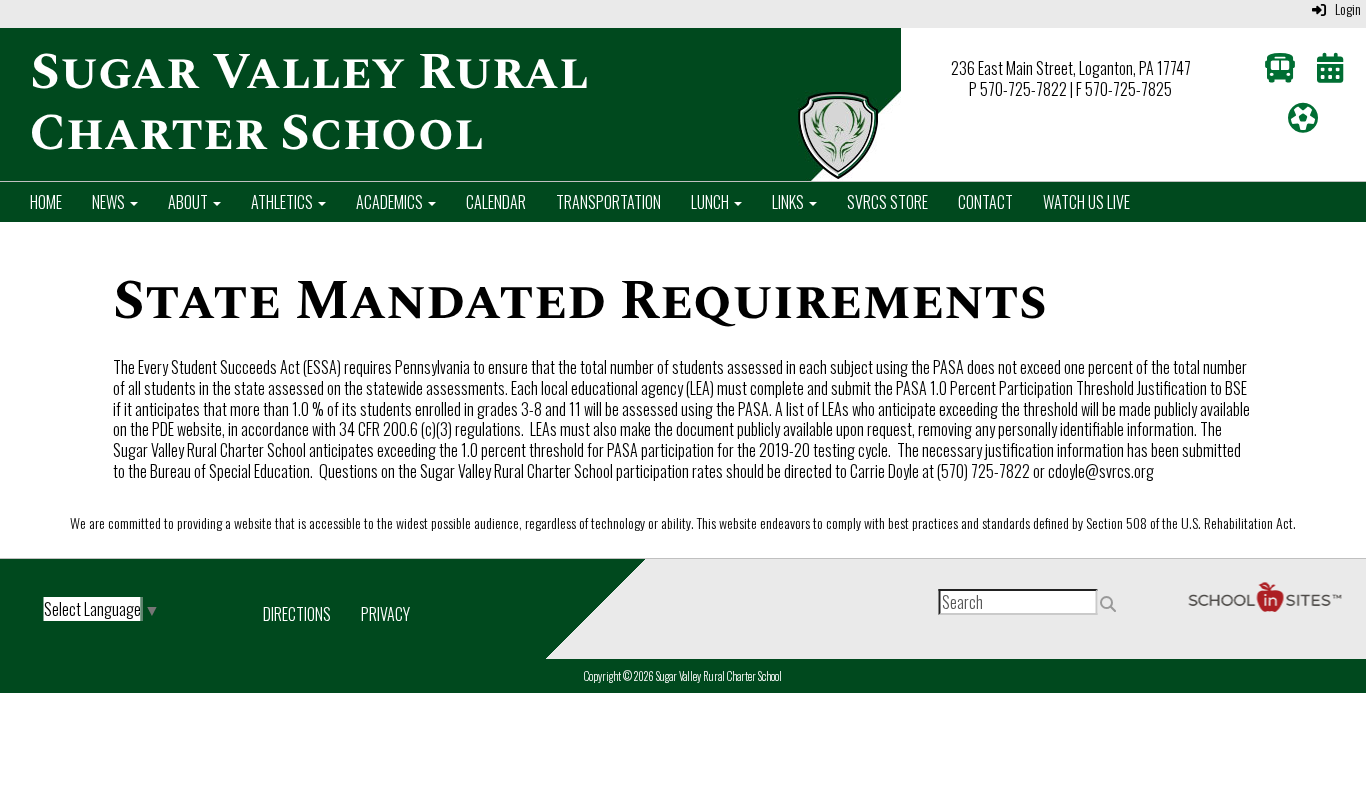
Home (46, 202)
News (110, 202)
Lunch (711, 202)
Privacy (385, 614)
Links (789, 202)
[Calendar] (1330, 72)
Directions (297, 614)
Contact (985, 202)
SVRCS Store (887, 202)
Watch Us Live (1086, 202)
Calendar (496, 202)
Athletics (283, 202)
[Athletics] (1303, 122)
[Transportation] (1280, 72)
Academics (391, 202)
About (189, 202)
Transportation (608, 202)
